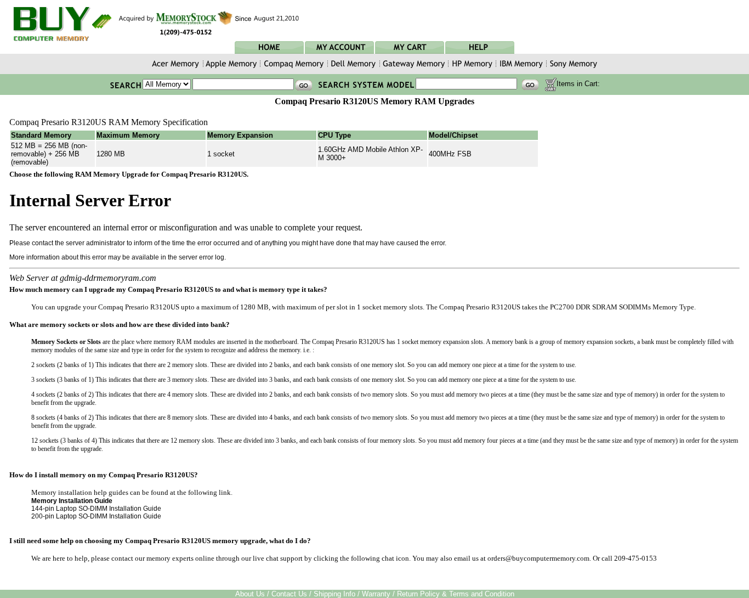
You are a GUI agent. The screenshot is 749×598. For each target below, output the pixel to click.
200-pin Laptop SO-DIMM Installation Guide (96, 516)
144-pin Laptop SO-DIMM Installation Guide (96, 508)
